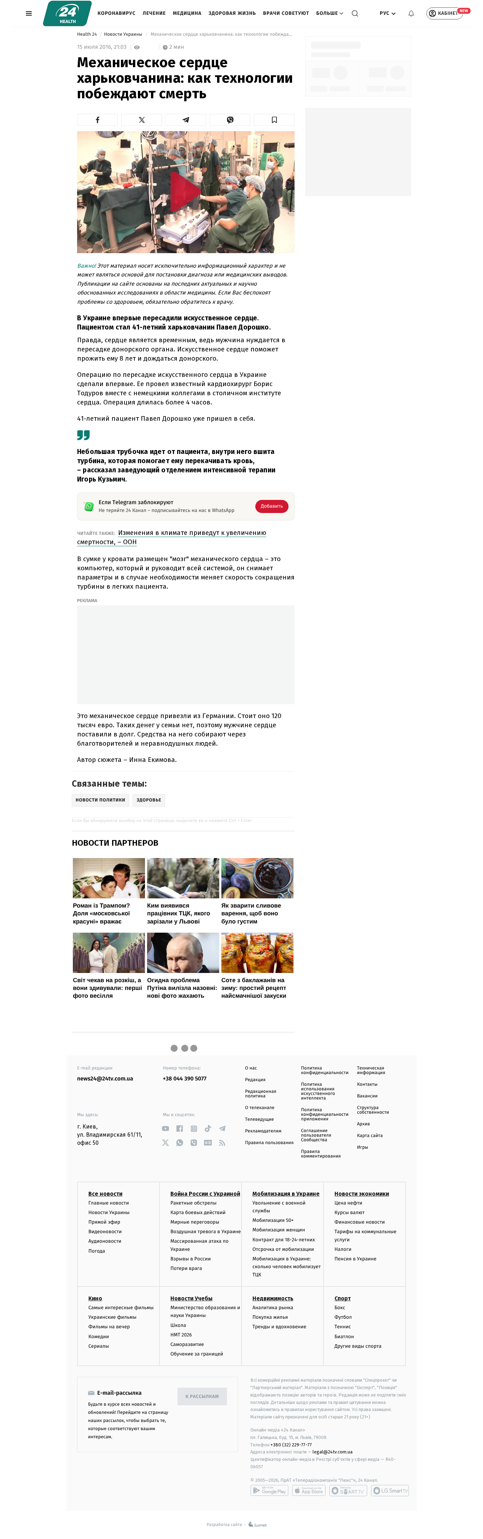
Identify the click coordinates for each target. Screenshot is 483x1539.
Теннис (342, 1327)
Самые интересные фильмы (120, 1308)
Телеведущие (259, 1119)
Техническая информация (371, 1070)
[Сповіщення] (411, 13)
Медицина (187, 13)
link (165, 1129)
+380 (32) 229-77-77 (291, 1444)
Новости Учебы (191, 1298)
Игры (362, 1147)
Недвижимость (272, 1298)
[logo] (67, 13)
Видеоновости (105, 1232)
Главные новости (108, 1203)
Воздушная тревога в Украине (205, 1232)
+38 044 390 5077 (184, 1078)
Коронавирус (117, 13)
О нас (251, 1068)
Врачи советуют (286, 13)
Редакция (255, 1080)
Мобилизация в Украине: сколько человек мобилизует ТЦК (286, 1267)
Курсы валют (349, 1212)
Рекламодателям (263, 1131)
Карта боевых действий (198, 1212)
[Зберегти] (274, 120)
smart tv (348, 1491)
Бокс (339, 1308)
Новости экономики (361, 1193)
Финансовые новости (359, 1222)
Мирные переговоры (194, 1222)
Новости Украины (124, 34)
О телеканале (259, 1108)
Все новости (105, 1193)
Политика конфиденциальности (324, 1070)
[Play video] (186, 191)
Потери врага (186, 1268)
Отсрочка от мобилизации (283, 1249)
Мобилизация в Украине (286, 1193)
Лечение (154, 13)
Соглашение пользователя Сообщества (316, 1135)
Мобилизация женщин (278, 1230)
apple (309, 1491)
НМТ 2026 (181, 1335)
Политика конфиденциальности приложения (324, 1114)
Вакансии (367, 1096)
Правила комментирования (321, 1154)
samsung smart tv (390, 1491)
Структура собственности (373, 1110)
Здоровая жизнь (232, 13)
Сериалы (98, 1346)
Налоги (342, 1249)
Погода (96, 1251)
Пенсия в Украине (355, 1259)
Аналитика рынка (272, 1308)
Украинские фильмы (112, 1317)
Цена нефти (348, 1203)
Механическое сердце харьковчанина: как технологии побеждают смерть (222, 34)
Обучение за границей (196, 1354)
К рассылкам (202, 1396)
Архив (363, 1124)
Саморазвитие (187, 1344)
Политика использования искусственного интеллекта (318, 1091)
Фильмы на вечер (109, 1327)
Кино (95, 1298)
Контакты (367, 1084)
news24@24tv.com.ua (105, 1078)
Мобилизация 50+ (272, 1220)
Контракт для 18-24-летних (283, 1240)
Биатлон (344, 1337)
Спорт (342, 1298)
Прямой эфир (104, 1222)
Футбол (343, 1317)
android (269, 1491)
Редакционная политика (260, 1093)
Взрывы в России (190, 1259)
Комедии (98, 1337)
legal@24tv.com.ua (333, 1452)
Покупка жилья (270, 1317)
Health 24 (87, 34)
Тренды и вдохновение (279, 1327)
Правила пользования (269, 1143)
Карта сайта (370, 1135)
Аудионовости (104, 1241)
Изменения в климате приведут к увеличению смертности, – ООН (171, 537)
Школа (178, 1325)
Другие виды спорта (358, 1346)
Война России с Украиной (205, 1193)
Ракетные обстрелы (193, 1203)
